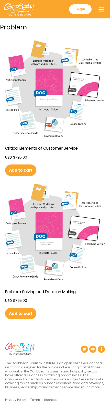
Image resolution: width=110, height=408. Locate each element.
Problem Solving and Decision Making (40, 291)
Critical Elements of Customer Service (41, 148)
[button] (101, 9)
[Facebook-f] (101, 349)
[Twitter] (84, 349)
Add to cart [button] (20, 170)
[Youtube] (92, 349)
